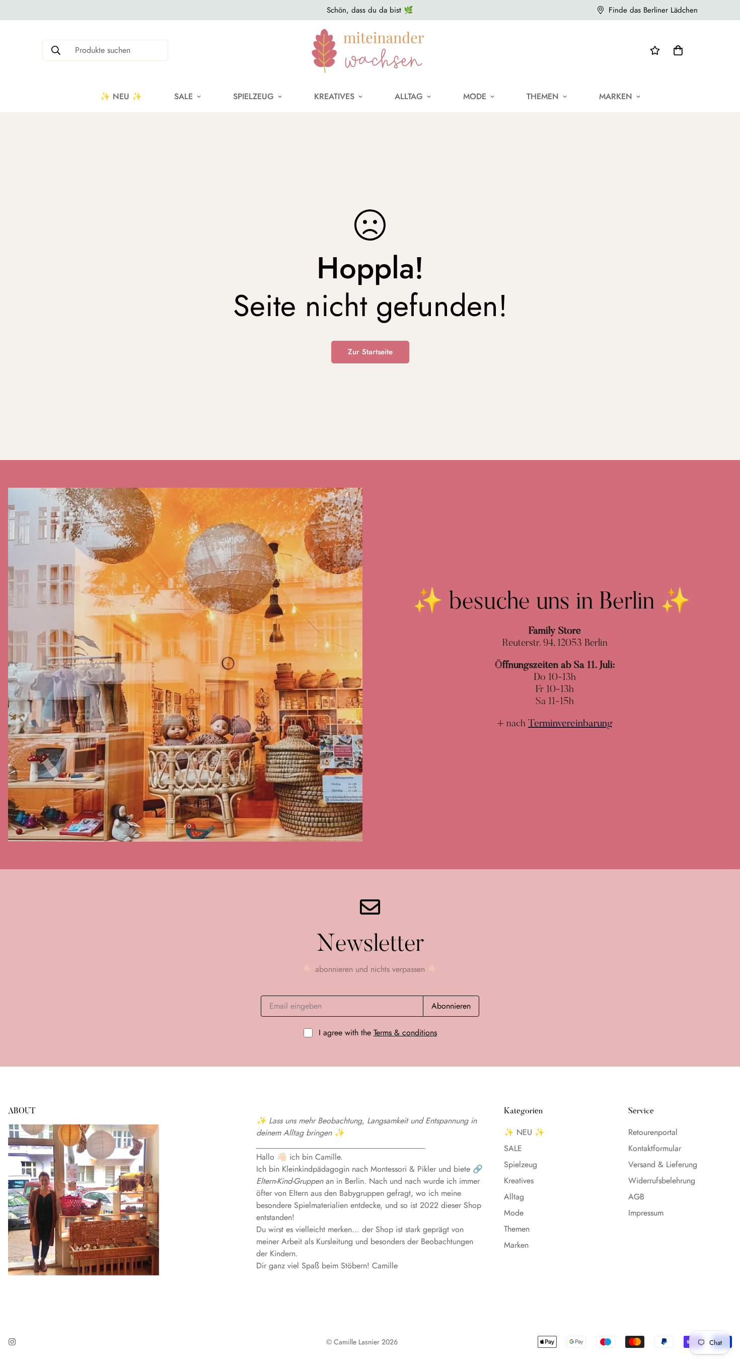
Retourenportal (653, 1132)
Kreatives (334, 96)
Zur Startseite (370, 351)
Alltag (409, 96)
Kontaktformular (654, 1148)
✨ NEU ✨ (121, 96)
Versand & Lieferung (662, 1164)
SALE (183, 96)
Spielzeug (253, 96)
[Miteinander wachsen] (370, 50)
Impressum (645, 1213)
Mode (474, 96)
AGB (636, 1196)
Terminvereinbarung (570, 724)
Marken (615, 96)
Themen (543, 96)
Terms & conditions (405, 1032)
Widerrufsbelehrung (661, 1180)
